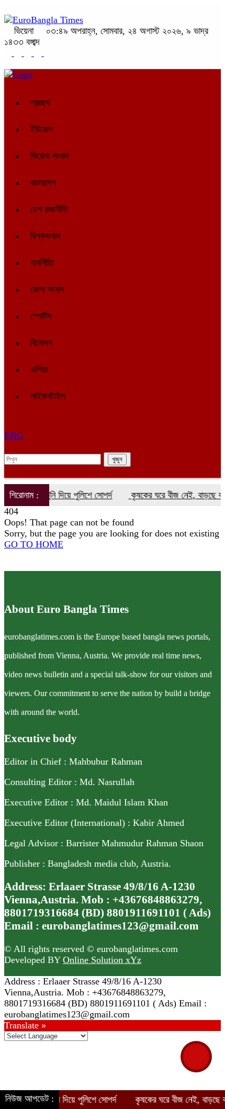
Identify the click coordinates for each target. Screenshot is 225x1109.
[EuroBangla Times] (43, 20)
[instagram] (29, 53)
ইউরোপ (41, 129)
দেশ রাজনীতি (49, 209)
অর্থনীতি (42, 262)
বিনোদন (41, 343)
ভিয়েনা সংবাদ (49, 156)
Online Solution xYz (102, 960)
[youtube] (47, 53)
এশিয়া (39, 369)
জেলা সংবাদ (47, 289)
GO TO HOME (33, 544)
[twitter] (19, 53)
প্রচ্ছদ (40, 102)
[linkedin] (39, 53)
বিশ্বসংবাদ (45, 236)
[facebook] (9, 53)
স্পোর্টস (40, 316)
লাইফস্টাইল (47, 396)
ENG (14, 435)
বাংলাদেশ (43, 182)
